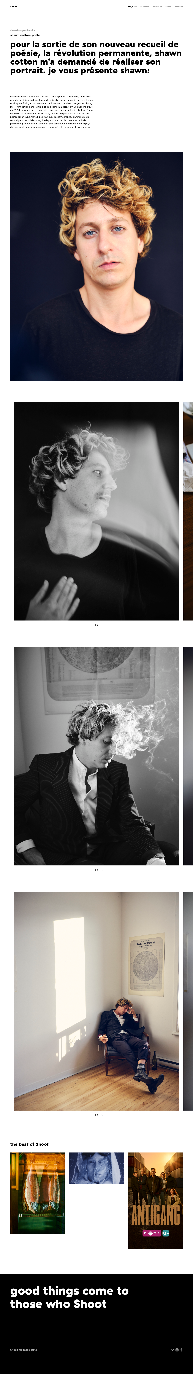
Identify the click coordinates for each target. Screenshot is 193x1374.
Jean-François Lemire (22, 30)
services (157, 6)
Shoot (13, 6)
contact (179, 6)
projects (132, 6)
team (168, 6)
